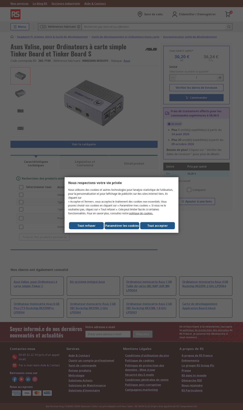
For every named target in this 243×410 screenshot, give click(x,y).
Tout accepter (157, 226)
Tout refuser (86, 226)
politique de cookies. (141, 213)
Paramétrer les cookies (122, 226)
